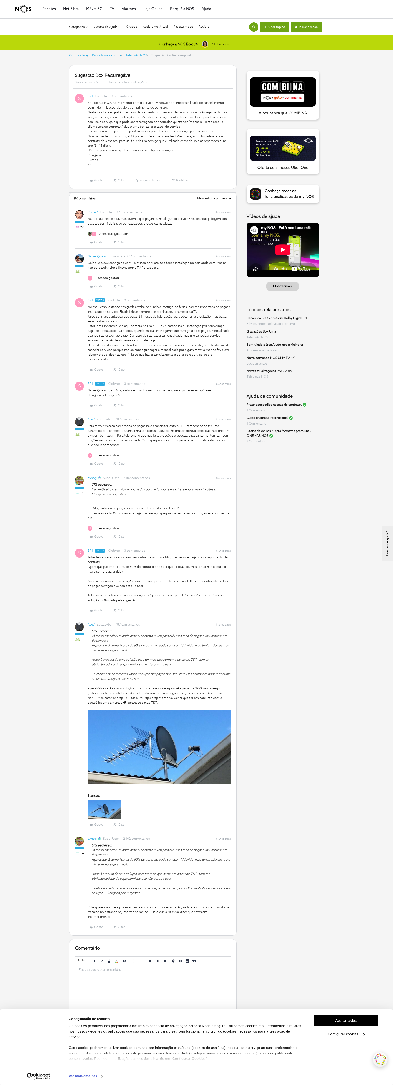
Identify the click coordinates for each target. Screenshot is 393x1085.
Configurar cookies (343, 1034)
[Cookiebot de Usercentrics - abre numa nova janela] (38, 1076)
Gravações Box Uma (261, 331)
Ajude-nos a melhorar (262, 350)
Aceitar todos (346, 1021)
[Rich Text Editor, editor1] (153, 988)
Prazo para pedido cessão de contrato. (274, 404)
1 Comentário (256, 410)
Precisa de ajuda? (387, 543)
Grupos (131, 26)
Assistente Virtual (155, 26)
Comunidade (78, 55)
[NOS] (23, 9)
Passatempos (183, 26)
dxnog (92, 478)
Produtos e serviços (106, 55)
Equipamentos (257, 363)
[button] (274, 27)
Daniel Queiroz (98, 256)
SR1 (90, 96)
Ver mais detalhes (83, 1076)
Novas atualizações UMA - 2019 (269, 371)
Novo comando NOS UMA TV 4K (271, 358)
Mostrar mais (282, 286)
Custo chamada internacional (267, 418)
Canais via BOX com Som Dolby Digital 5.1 (277, 318)
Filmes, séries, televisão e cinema (271, 323)
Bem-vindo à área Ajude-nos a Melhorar (275, 344)
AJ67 (91, 419)
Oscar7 (93, 212)
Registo (204, 26)
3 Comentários (257, 441)
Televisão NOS (136, 55)
